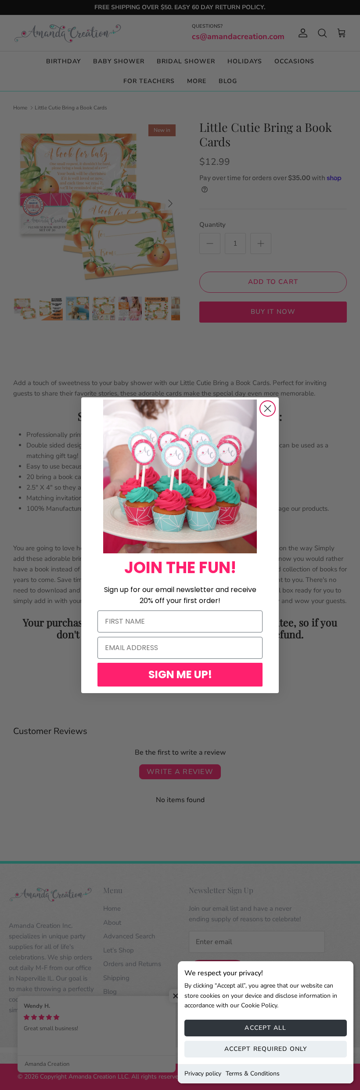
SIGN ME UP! (180, 674)
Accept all (265, 1028)
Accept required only (265, 1049)
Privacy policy (202, 1073)
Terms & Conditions (253, 1073)
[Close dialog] (267, 408)
